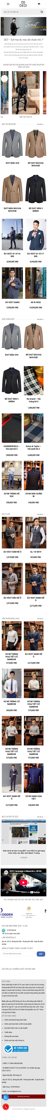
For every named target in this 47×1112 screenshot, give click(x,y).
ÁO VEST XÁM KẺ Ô (12, 552)
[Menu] (8, 4)
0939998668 (11, 930)
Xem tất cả (40, 124)
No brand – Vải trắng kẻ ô (33, 400)
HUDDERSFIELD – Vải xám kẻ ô (12, 447)
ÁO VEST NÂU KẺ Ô (12, 598)
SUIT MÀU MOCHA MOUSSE (12, 209)
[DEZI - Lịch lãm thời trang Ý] (23, 4)
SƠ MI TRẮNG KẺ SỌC (12, 494)
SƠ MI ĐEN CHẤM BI (33, 494)
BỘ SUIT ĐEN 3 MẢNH (36, 209)
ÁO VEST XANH (12, 302)
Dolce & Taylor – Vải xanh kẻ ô (33, 447)
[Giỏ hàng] (39, 4)
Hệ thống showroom (23, 1096)
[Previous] (4, 26)
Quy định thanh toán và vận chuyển (15, 1028)
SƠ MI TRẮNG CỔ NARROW (12, 702)
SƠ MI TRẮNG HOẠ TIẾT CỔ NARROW (11, 657)
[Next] (42, 26)
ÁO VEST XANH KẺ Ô (35, 599)
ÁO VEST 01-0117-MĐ (35, 254)
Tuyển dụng (8, 1032)
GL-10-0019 (35, 552)
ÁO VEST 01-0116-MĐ (12, 254)
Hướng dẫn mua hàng (11, 1036)
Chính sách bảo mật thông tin (14, 1040)
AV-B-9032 (36, 302)
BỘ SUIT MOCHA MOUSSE (35, 164)
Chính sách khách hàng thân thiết (15, 1020)
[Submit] (42, 12)
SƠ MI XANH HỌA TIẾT (33, 797)
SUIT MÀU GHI (12, 163)
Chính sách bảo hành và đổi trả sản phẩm (18, 1024)
